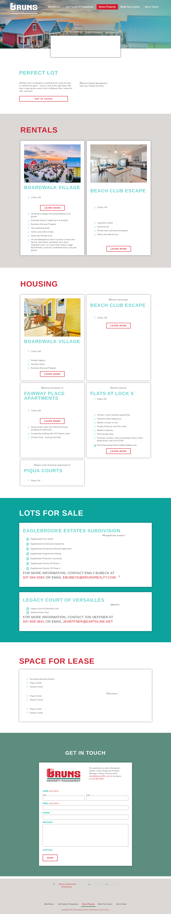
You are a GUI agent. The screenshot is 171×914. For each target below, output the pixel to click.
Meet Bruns (54, 7)
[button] (26, 163)
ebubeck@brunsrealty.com (89, 577)
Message (48, 822)
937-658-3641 (34, 621)
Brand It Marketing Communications (96, 910)
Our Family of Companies (80, 7)
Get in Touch (152, 7)
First (45, 795)
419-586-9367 (98, 779)
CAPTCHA (48, 850)
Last (88, 795)
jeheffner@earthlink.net (88, 621)
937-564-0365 (34, 577)
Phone (46, 813)
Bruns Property (107, 7)
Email (51, 803)
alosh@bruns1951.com (99, 776)
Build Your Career (105, 904)
